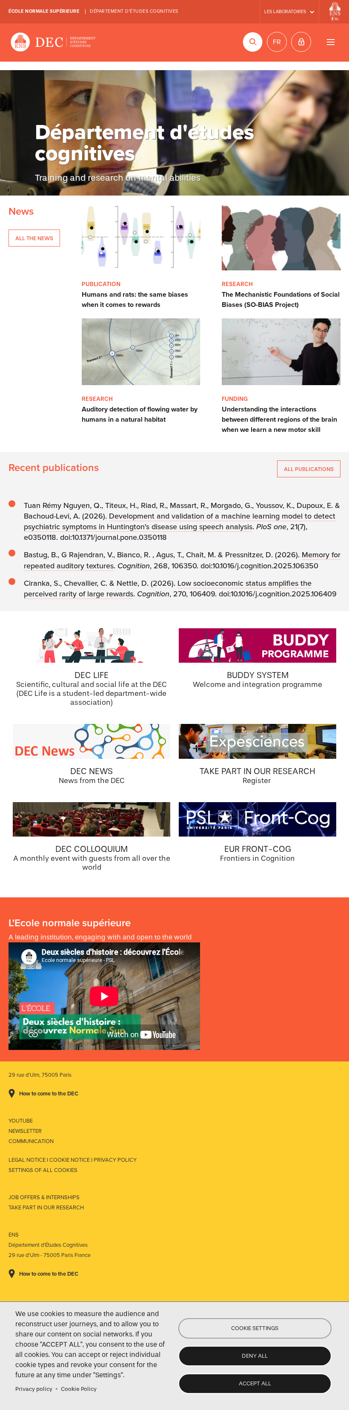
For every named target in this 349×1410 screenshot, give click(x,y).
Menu (330, 42)
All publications (309, 469)
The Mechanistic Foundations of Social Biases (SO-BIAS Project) (281, 299)
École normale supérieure (44, 11)
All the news (34, 238)
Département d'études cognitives (134, 11)
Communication (31, 1141)
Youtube (21, 1121)
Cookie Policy (79, 1389)
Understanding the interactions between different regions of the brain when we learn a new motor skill (279, 419)
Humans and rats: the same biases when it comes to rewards (135, 299)
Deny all (255, 1355)
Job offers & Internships (44, 1197)
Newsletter (25, 1131)
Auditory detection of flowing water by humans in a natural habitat (139, 414)
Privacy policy (33, 1389)
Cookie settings (254, 1328)
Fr (277, 42)
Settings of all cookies (43, 1170)
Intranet (301, 42)
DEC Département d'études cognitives (53, 42)
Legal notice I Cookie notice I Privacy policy (73, 1160)
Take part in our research (46, 1207)
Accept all (255, 1383)
